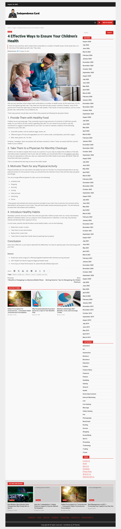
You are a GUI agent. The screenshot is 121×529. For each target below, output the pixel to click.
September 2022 (88, 193)
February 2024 (87, 138)
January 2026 (87, 59)
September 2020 (88, 275)
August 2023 (87, 158)
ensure (33, 274)
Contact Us (86, 461)
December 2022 (88, 182)
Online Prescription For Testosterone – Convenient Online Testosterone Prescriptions (19, 299)
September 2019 (88, 317)
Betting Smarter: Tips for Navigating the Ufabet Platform (63, 280)
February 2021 (87, 258)
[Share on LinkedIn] (23, 271)
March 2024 (87, 134)
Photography (87, 418)
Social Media (87, 435)
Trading (85, 449)
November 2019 (88, 310)
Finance (85, 377)
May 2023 (86, 169)
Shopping (86, 432)
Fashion (85, 366)
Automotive (87, 353)
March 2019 (87, 337)
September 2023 (88, 155)
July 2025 (86, 79)
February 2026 (87, 55)
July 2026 (86, 45)
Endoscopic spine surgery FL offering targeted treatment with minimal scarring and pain (40, 258)
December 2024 (88, 103)
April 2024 (86, 131)
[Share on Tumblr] (40, 271)
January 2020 (87, 303)
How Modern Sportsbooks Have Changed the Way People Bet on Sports (20, 494)
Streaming (86, 442)
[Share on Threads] (44, 271)
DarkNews (67, 525)
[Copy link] (48, 271)
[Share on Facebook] (14, 271)
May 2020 (86, 289)
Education (86, 363)
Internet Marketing (89, 397)
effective (27, 274)
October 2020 (87, 272)
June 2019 (86, 327)
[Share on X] (18, 271)
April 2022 (86, 210)
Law (84, 401)
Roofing (85, 425)
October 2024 (87, 110)
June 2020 (86, 286)
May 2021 (86, 248)
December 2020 (88, 265)
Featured (86, 373)
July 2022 (86, 200)
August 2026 (87, 41)
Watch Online (107, 22)
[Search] (95, 22)
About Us (86, 466)
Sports (85, 438)
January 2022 (87, 220)
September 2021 (88, 234)
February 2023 (87, 179)
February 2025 (87, 96)
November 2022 (88, 186)
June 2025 (86, 83)
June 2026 (86, 48)
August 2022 (87, 196)
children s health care (18, 274)
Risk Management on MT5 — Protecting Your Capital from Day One (100, 494)
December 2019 (88, 306)
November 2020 (88, 268)
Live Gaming (87, 404)
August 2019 (87, 320)
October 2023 (87, 151)
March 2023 (87, 176)
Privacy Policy (87, 471)
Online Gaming (87, 411)
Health (10, 31)
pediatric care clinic (42, 274)
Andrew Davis (13, 51)
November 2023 (88, 148)
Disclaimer (86, 469)
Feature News (87, 370)
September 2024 (88, 114)
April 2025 (86, 90)
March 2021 (87, 255)
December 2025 (88, 62)
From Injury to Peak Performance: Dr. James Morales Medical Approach (34, 264)
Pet (84, 414)
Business (86, 356)
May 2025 (86, 86)
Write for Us (87, 474)
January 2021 (87, 262)
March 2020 (87, 296)
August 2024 (87, 117)
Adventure (86, 346)
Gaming (85, 383)
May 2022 (86, 206)
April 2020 (86, 292)
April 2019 (86, 334)
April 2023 (86, 172)
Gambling (86, 380)
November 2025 (88, 65)
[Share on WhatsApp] (27, 271)
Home (85, 464)
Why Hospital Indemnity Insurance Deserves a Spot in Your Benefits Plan (44, 299)
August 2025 (87, 76)
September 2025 (88, 72)
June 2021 (86, 244)
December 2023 (88, 145)
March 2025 (87, 93)
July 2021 (86, 241)
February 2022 (87, 217)
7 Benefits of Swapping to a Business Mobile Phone (26, 279)
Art (84, 349)
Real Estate (86, 421)
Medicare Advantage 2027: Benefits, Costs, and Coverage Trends (69, 299)
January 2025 (87, 100)
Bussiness (86, 359)
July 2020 (86, 282)
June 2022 (86, 203)
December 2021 (88, 224)
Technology (87, 445)
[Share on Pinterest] (31, 271)
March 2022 (87, 213)
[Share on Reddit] (35, 271)
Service (85, 428)
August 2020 (87, 279)
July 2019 (86, 323)
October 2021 (87, 231)
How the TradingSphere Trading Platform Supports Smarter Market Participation (47, 494)
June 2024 (86, 124)
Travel (85, 452)
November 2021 (88, 227)
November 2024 (88, 107)
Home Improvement (89, 394)
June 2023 (86, 165)
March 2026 (87, 52)
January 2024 (87, 141)
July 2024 (86, 121)
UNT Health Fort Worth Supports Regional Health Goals (29, 261)
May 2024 (86, 127)
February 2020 (87, 299)
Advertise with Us (88, 477)
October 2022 (87, 189)
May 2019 (86, 330)
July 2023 (86, 162)
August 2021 (87, 237)
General (85, 387)
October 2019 (87, 313)
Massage (86, 408)
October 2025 (87, 69)
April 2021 (86, 251)
